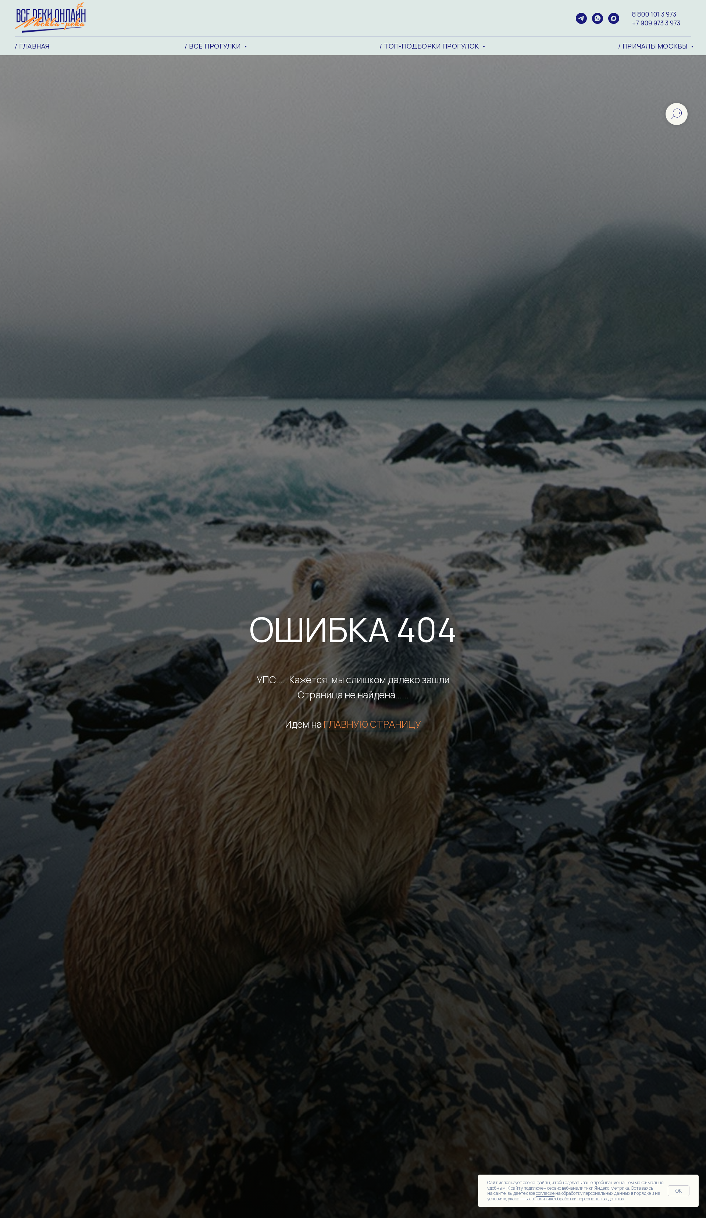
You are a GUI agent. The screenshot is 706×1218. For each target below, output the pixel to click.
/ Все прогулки (213, 46)
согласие (545, 1193)
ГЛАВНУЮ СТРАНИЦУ (372, 724)
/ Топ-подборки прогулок (430, 46)
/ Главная (32, 46)
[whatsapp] (597, 18)
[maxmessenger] (613, 18)
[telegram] (581, 18)
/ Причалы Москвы (653, 46)
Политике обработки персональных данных (579, 1199)
